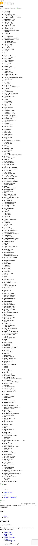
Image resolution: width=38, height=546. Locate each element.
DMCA (6, 536)
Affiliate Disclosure (9, 537)
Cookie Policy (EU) (9, 541)
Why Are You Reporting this (10, 505)
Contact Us (7, 539)
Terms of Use (8, 534)
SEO (5, 495)
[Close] (0, 502)
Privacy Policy (8, 532)
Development (8, 492)
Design (6, 494)
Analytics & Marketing (10, 497)
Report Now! (4, 507)
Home (5, 516)
